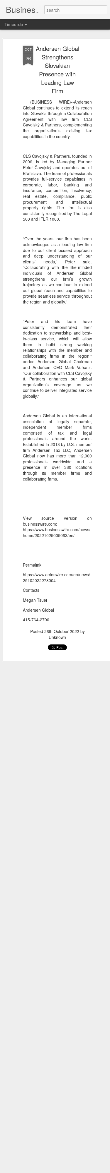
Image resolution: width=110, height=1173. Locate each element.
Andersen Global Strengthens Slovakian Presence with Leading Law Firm (57, 69)
